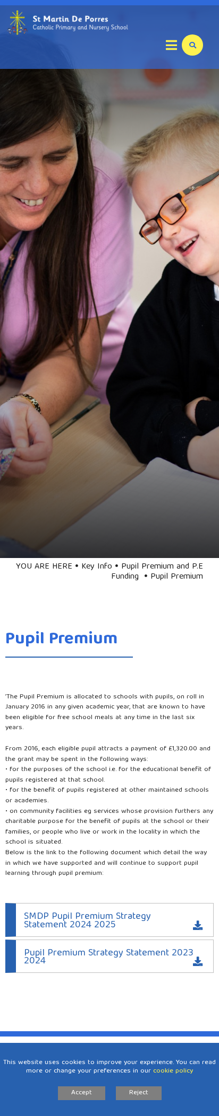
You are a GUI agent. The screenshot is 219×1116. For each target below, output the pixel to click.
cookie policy (173, 1071)
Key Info (96, 567)
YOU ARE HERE (44, 567)
